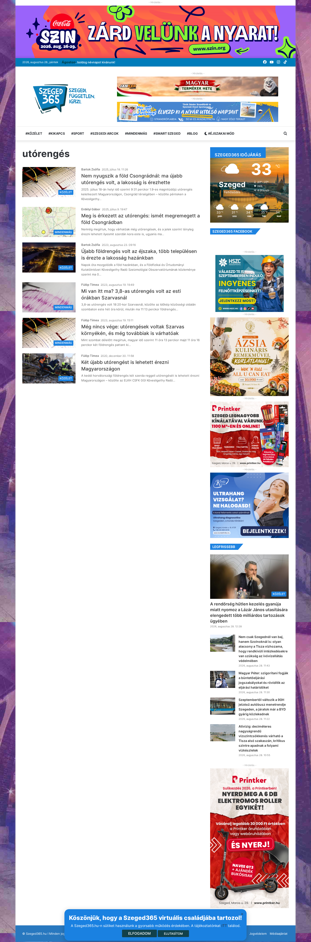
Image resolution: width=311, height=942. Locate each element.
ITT (224, 926)
